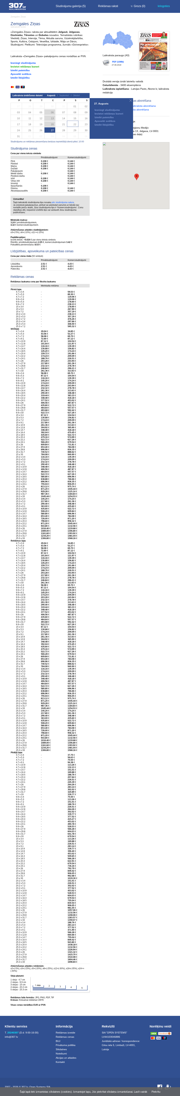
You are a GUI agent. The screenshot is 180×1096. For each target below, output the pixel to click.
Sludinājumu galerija (71, 6)
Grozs (139, 6)
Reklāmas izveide (65, 1032)
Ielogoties (164, 6)
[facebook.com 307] (159, 1086)
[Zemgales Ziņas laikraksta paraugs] (154, 51)
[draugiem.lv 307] (168, 1086)
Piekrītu (156, 1091)
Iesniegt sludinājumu (23, 62)
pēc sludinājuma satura (63, 202)
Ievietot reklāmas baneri (25, 66)
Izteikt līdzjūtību (20, 77)
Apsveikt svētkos (21, 74)
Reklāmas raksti (108, 6)
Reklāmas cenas (65, 1036)
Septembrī (64, 95)
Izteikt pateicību (20, 70)
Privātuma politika (65, 1045)
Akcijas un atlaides (66, 1057)
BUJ (58, 1041)
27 (52, 130)
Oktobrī (76, 95)
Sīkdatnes (61, 1049)
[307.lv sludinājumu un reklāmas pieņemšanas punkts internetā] (17, 6)
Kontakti (60, 1062)
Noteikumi (61, 1053)
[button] (136, 177)
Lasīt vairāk (140, 1091)
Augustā (51, 95)
